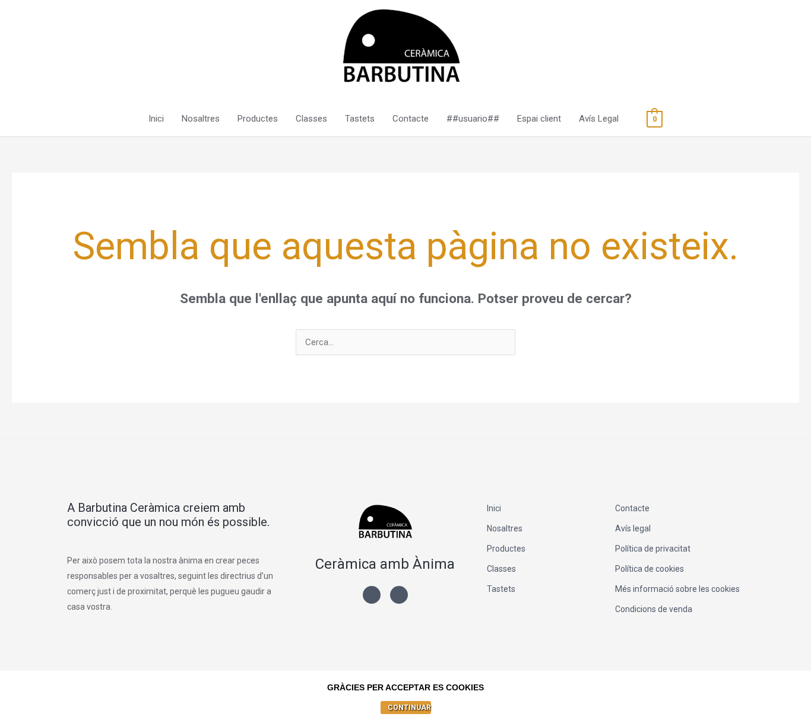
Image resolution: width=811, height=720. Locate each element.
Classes (311, 118)
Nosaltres (201, 118)
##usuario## (472, 118)
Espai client (539, 118)
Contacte (410, 118)
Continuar (409, 707)
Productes (257, 118)
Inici (156, 118)
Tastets (360, 118)
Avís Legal (599, 118)
